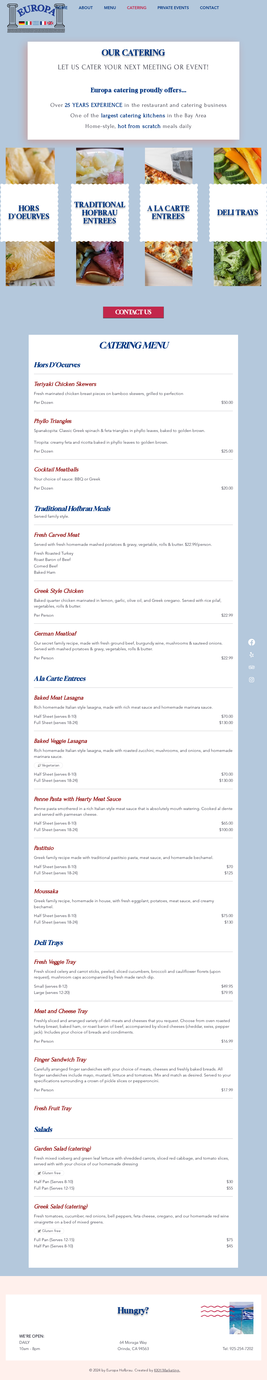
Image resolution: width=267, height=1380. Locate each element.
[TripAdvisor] (251, 667)
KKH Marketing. (167, 1370)
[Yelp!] (251, 654)
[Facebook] (251, 642)
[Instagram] (251, 679)
